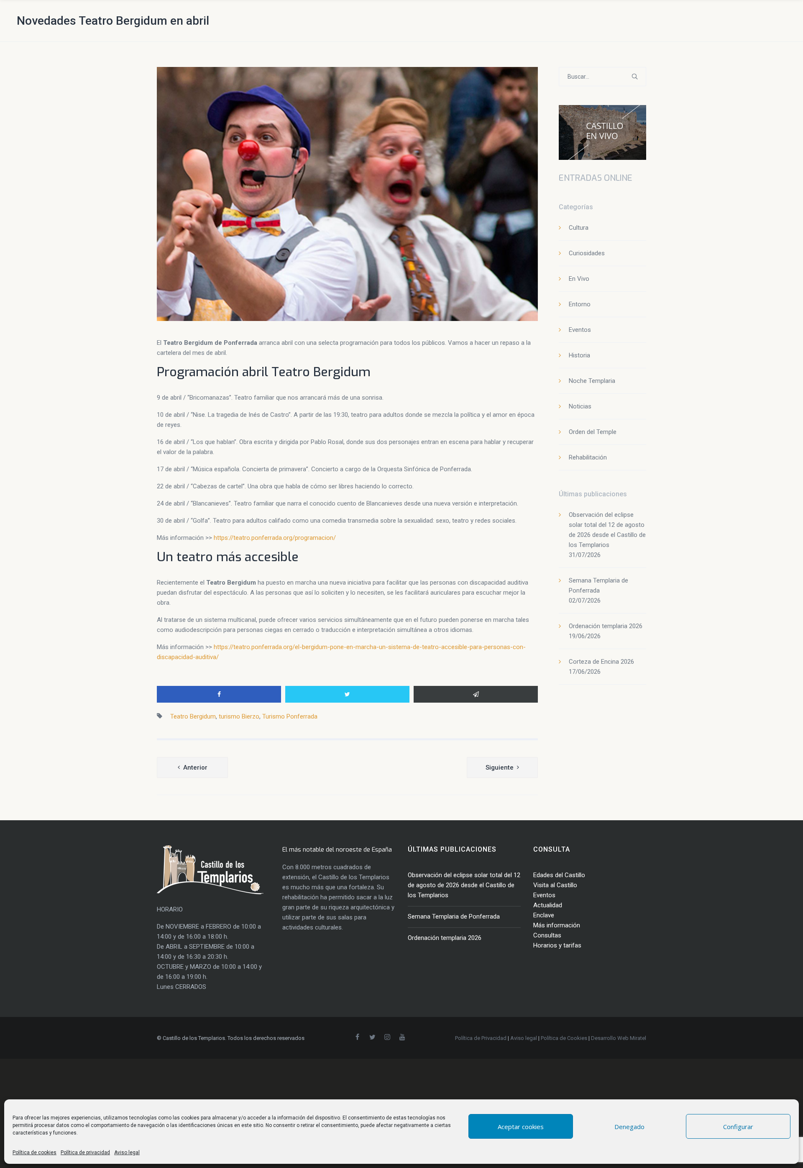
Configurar (738, 1126)
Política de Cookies (564, 1038)
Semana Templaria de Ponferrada (454, 916)
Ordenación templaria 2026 (605, 626)
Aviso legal (127, 1152)
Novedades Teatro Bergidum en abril (113, 21)
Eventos (580, 330)
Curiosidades (587, 253)
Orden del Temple (592, 432)
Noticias (580, 406)
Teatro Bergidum (193, 716)
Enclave (543, 915)
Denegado (629, 1126)
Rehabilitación (588, 457)
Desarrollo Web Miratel (618, 1038)
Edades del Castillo (559, 875)
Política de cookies (34, 1152)
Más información (556, 925)
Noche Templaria (592, 381)
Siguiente (500, 767)
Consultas (547, 935)
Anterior (195, 767)
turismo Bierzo (239, 716)
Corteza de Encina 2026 (601, 661)
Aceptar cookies (521, 1126)
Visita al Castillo (555, 885)
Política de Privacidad (480, 1038)
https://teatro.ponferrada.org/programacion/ (275, 538)
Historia (579, 355)
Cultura (578, 227)
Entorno (580, 304)
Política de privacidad (85, 1152)
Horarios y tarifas (557, 945)
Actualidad (547, 905)
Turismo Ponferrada (289, 716)
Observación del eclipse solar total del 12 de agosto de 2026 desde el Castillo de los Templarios (464, 885)
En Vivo (579, 278)
